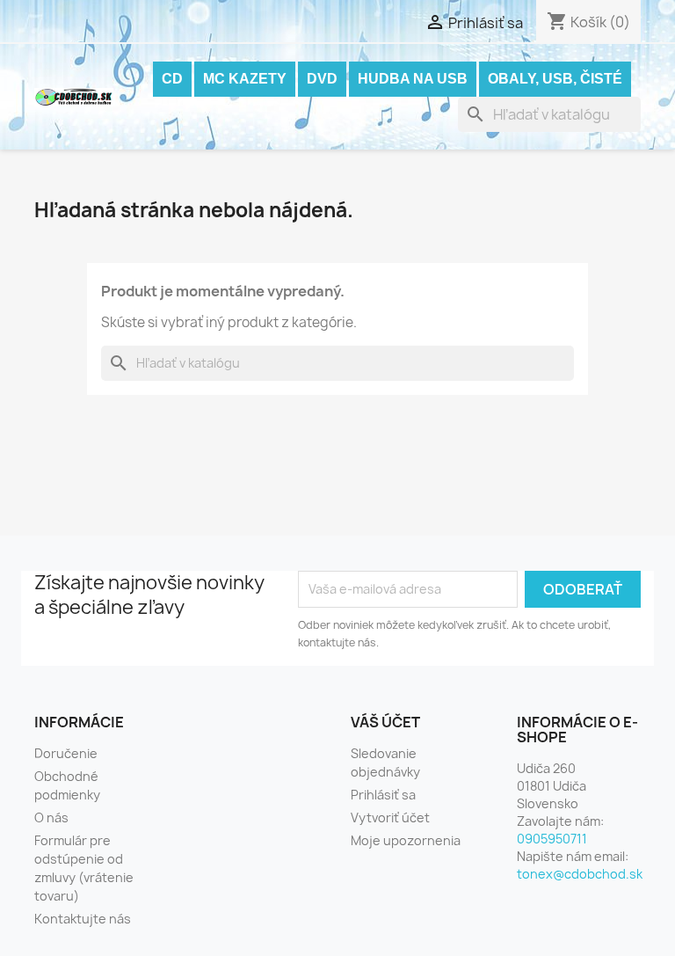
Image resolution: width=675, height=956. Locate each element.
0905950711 (552, 838)
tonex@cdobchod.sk (579, 873)
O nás (51, 817)
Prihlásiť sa (383, 794)
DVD (322, 78)
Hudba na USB (413, 78)
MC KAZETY (245, 78)
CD (172, 78)
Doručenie (66, 753)
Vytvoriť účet (390, 817)
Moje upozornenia (406, 840)
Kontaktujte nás (82, 918)
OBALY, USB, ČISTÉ (555, 78)
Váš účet (385, 722)
